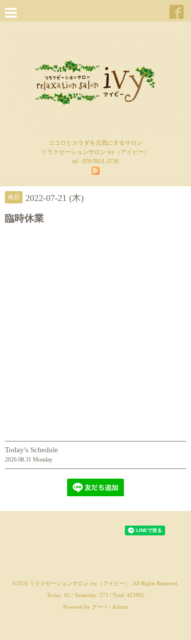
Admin (120, 607)
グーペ (100, 607)
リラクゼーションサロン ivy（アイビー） (79, 583)
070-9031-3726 (100, 161)
